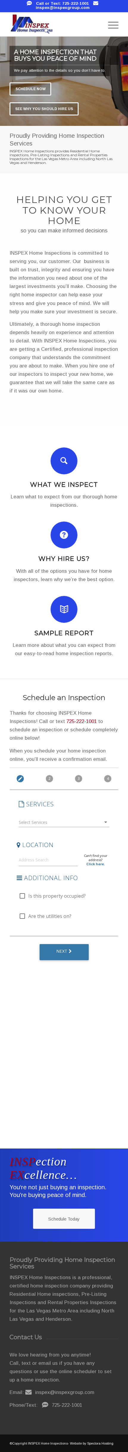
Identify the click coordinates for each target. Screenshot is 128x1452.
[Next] (123, 81)
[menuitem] (110, 24)
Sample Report (64, 633)
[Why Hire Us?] (64, 535)
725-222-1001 (81, 721)
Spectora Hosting (100, 1443)
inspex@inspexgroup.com (63, 7)
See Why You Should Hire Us (44, 109)
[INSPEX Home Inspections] (53, 24)
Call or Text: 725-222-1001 (62, 3)
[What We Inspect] (64, 461)
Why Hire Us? (64, 558)
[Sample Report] (64, 609)
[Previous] (5, 81)
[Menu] (110, 24)
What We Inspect (64, 484)
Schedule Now (30, 89)
